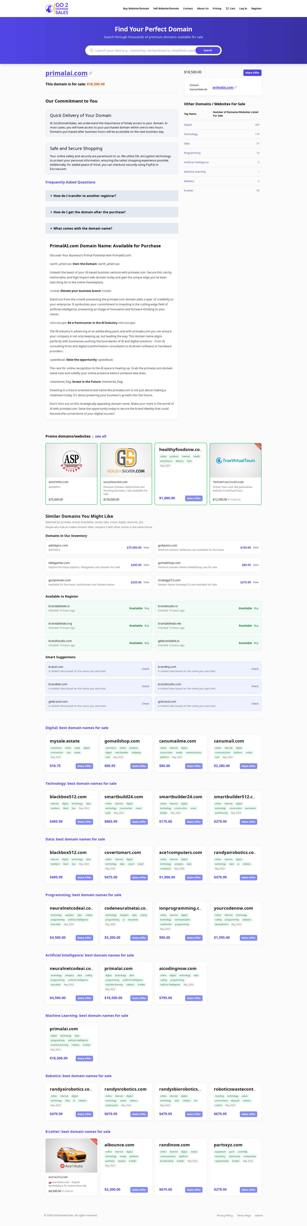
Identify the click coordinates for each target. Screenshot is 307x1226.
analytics (179, 863)
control (218, 1105)
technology (77, 803)
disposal (235, 1100)
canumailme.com (177, 741)
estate (77, 752)
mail (108, 757)
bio (195, 1100)
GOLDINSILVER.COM (115, 482)
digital (87, 747)
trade (77, 747)
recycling (219, 1096)
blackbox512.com (68, 796)
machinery (220, 1156)
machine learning (114, 984)
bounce (121, 1160)
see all (100, 436)
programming (57, 919)
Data (187, 143)
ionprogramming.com (182, 908)
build (108, 812)
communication (193, 752)
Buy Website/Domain (136, 8)
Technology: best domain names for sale (81, 783)
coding (88, 915)
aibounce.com (119, 1145)
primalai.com (66, 73)
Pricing (217, 8)
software (246, 919)
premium (110, 1160)
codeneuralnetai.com (127, 908)
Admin (259, 1215)
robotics (247, 863)
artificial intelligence (78, 919)
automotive (234, 1156)
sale (69, 752)
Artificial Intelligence (196, 162)
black (65, 808)
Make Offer (252, 72)
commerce (56, 747)
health (196, 456)
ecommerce (166, 461)
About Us (203, 8)
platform (164, 757)
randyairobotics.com (236, 852)
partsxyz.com (228, 1145)
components (250, 1156)
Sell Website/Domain (166, 8)
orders (249, 752)
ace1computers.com (180, 852)
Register (256, 8)
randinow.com (174, 1145)
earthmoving (221, 812)
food (189, 461)
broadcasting (166, 1160)
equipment (220, 1151)
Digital (188, 124)
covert (131, 863)
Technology (191, 134)
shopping (136, 752)
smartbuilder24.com (180, 796)
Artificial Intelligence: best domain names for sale (89, 955)
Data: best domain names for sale (75, 839)
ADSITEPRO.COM (58, 482)
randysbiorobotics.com (183, 1089)
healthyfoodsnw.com (181, 449)
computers (165, 868)
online (163, 456)
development (221, 924)
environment (221, 1100)
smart (139, 808)
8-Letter (188, 190)
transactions (57, 752)
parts (231, 1151)
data (88, 803)
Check (145, 668)
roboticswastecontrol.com (242, 1089)
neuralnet (55, 924)
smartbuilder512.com (237, 796)
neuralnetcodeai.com (72, 908)
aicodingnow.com (178, 968)
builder (163, 812)
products (174, 456)
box (74, 808)
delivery (180, 461)
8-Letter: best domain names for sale (78, 1131)
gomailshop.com (122, 741)
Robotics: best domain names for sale (78, 1075)
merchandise (121, 752)
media (179, 752)
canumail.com (229, 741)
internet (186, 456)
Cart (232, 8)
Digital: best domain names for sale (76, 727)
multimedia (165, 924)
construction (126, 808)
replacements (222, 1160)
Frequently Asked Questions (70, 182)
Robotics (189, 181)
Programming (192, 153)
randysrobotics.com (125, 1089)
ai (238, 863)
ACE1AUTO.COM (58, 1177)
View (146, 547)
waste (245, 1096)
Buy (147, 608)
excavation (250, 808)
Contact (188, 8)
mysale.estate (65, 741)
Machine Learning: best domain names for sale (86, 1015)
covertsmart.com (122, 852)
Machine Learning (195, 171)
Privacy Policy (225, 1215)
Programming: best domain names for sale (83, 894)
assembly (242, 1151)
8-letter (141, 984)
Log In (243, 8)
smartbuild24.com (123, 796)
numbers (55, 808)
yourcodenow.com (233, 908)
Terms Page (244, 1215)
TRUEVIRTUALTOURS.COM (228, 482)
